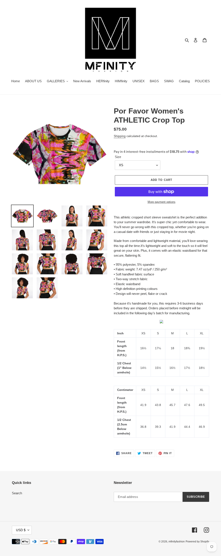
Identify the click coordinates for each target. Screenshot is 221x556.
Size (118, 157)
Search (17, 493)
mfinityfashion (177, 541)
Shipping (120, 136)
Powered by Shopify (197, 541)
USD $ (20, 530)
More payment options (161, 202)
